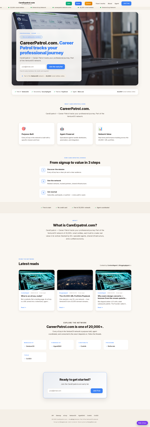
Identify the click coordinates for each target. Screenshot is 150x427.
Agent (117, 3)
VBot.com (81, 91)
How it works (100, 3)
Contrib (83, 346)
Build (78, 3)
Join (68, 3)
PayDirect (64, 91)
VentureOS (25, 91)
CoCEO (29, 359)
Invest (88, 3)
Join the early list (56, 67)
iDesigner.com (63, 422)
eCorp (65, 415)
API (53, 415)
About (110, 3)
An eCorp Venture (27, 4)
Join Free (126, 3)
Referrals (111, 346)
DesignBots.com (91, 422)
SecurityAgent (46, 91)
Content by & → (115, 265)
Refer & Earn (142, 423)
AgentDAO (57, 346)
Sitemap (58, 415)
